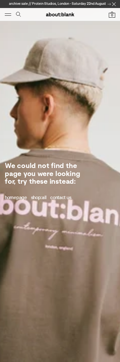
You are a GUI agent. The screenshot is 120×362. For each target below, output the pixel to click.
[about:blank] (60, 14)
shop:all (38, 197)
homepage (16, 197)
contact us (60, 197)
